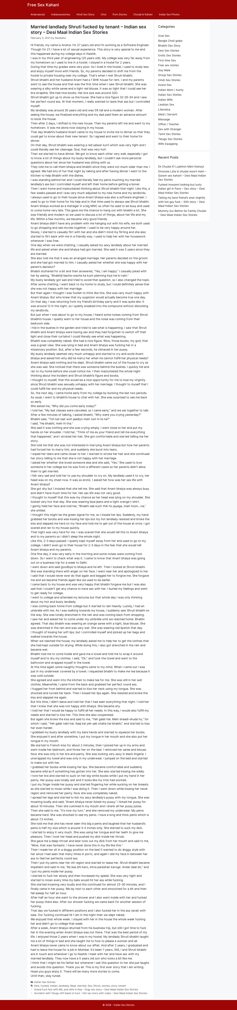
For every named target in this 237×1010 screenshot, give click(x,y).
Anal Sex (164, 35)
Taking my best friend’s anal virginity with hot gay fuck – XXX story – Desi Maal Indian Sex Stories (181, 201)
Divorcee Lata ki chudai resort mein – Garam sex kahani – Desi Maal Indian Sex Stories (182, 175)
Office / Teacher (168, 124)
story (114, 985)
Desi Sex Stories (168, 50)
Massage (164, 119)
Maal (73, 985)
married (81, 985)
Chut (103, 14)
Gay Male (164, 70)
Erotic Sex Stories (169, 55)
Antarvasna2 (38, 14)
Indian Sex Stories (44, 982)
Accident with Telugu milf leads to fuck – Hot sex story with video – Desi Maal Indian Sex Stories (90, 993)
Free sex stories (168, 65)
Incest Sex (165, 85)
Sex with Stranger (169, 129)
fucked (45, 985)
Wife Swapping (168, 143)
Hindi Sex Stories (169, 80)
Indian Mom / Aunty (170, 89)
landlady (64, 985)
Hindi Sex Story (85, 14)
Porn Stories (120, 14)
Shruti (96, 985)
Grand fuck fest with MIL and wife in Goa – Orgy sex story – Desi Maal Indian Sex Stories (86, 989)
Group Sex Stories (170, 75)
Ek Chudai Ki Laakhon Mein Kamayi (181, 166)
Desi (36, 985)
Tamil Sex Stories (169, 134)
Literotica (164, 109)
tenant (122, 985)
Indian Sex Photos (169, 14)
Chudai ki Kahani (143, 14)
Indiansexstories (60, 14)
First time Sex (167, 60)
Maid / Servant (167, 114)
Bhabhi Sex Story (169, 45)
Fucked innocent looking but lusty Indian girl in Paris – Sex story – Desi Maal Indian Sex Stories (181, 188)
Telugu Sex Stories (170, 139)
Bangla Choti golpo (170, 40)
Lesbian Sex (166, 104)
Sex (90, 985)
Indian (53, 985)
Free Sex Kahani (43, 4)
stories (106, 985)
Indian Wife (165, 99)
